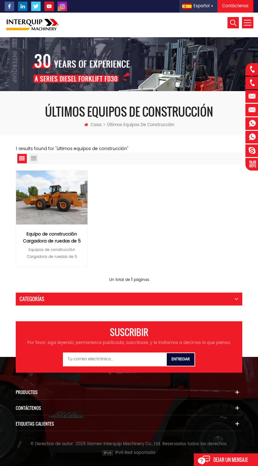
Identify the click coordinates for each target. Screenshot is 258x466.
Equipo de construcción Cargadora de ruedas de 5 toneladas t (52, 238)
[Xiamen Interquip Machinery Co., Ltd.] (33, 25)
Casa (96, 125)
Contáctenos (235, 6)
